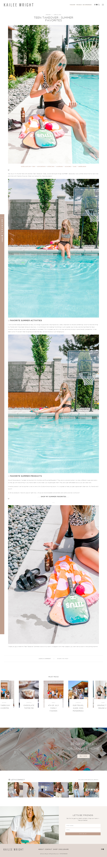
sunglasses (59, 166)
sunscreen (68, 166)
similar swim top (26, 166)
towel (74, 166)
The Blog (79, 4)
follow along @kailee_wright (88, 779)
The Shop (72, 4)
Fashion (48, 14)
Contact (48, 849)
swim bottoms (41, 166)
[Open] (15, 789)
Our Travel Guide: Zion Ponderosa (78, 708)
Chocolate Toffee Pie (28, 707)
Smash (66, 853)
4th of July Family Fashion (53, 708)
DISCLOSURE (64, 849)
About (41, 849)
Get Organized (87, 4)
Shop (55, 849)
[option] (53, 697)
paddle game (82, 166)
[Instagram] (21, 795)
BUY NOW (83, 756)
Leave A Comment (45, 658)
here (33, 166)
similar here (50, 166)
